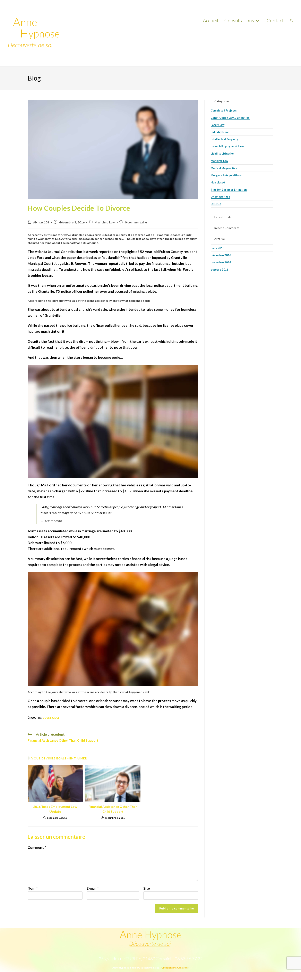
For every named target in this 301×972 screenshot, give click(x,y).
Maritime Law (105, 222)
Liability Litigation (222, 153)
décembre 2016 (221, 255)
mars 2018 (217, 248)
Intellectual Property (224, 139)
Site (146, 888)
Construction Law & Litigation (230, 117)
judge (55, 717)
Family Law (217, 124)
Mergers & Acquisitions (226, 175)
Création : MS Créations (175, 967)
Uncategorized (220, 196)
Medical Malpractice (224, 168)
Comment (37, 847)
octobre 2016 (219, 269)
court (47, 717)
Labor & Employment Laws (227, 146)
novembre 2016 (221, 262)
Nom (32, 888)
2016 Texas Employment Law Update (55, 809)
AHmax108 (41, 222)
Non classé (218, 182)
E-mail (92, 888)
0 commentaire (136, 222)
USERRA (216, 204)
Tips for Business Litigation (229, 189)
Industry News (220, 132)
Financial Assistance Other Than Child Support (112, 809)
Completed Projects (224, 110)
